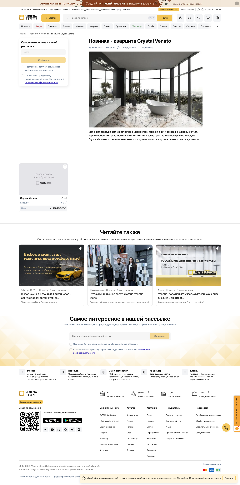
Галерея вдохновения (100, 9)
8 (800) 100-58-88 (108, 415)
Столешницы (132, 438)
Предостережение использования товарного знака (78, 476)
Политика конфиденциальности (34, 476)
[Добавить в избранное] (65, 166)
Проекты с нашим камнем (177, 433)
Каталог (52, 18)
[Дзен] (65, 429)
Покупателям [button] (39, 9)
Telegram (103, 433)
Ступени (190, 26)
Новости (150, 421)
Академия (85, 9)
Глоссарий (151, 450)
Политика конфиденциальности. (205, 478)
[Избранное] (199, 18)
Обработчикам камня (205, 421)
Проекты (76, 9)
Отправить (43, 60)
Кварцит (94, 26)
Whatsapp (104, 438)
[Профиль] (217, 18)
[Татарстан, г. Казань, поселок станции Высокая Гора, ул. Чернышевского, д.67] (201, 375)
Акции (39, 26)
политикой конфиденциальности (41, 82)
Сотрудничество (203, 433)
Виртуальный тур (173, 421)
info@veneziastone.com (109, 421)
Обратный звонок (187, 10)
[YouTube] (52, 429)
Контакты (127, 9)
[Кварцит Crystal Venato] (43, 187)
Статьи (150, 427)
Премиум (52, 26)
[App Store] (52, 420)
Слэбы (151, 26)
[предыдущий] (217, 26)
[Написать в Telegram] (202, 9)
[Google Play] (72, 420)
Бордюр (130, 450)
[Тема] (180, 18)
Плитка (163, 26)
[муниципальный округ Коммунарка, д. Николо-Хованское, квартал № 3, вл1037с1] (38, 375)
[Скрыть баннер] (237, 3)
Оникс (107, 26)
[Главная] (28, 17)
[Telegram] (72, 429)
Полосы (177, 26)
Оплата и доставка (174, 415)
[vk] (45, 429)
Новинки (25, 26)
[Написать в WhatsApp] (198, 9)
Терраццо (137, 26)
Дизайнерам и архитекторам (208, 415)
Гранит (66, 26)
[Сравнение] (190, 18)
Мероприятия (153, 433)
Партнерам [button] (54, 9)
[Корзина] (208, 18)
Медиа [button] (65, 9)
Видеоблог (151, 438)
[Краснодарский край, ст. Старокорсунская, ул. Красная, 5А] (160, 373)
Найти (165, 18)
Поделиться (148, 47)
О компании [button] (24, 9)
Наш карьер (116, 9)
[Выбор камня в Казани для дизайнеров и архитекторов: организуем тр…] (51, 275)
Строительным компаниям (207, 427)
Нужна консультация (109, 444)
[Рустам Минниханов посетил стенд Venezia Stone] (120, 275)
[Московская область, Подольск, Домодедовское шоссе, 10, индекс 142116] (79, 375)
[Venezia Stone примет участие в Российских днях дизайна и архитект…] (188, 275)
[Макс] (79, 429)
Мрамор (80, 26)
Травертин (121, 26)
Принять (229, 478)
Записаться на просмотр (169, 10)
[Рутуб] (59, 429)
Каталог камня (133, 415)
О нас (149, 415)
